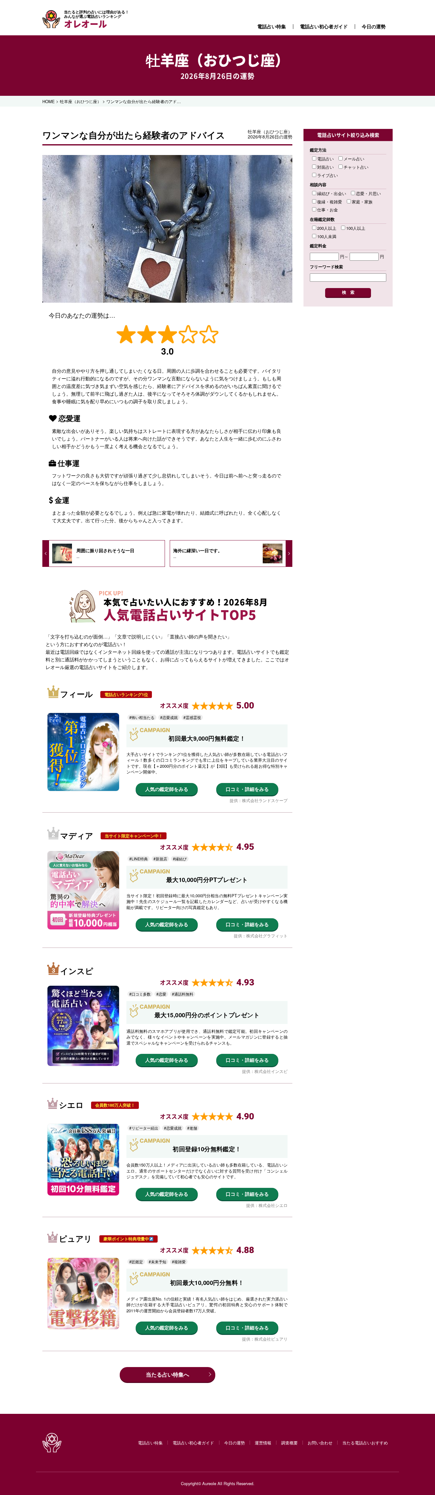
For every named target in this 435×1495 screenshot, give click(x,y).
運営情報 (263, 1443)
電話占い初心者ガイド (324, 26)
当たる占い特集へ (167, 1374)
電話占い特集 (271, 26)
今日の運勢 (374, 26)
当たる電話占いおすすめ (365, 1443)
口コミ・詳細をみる (247, 789)
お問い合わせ (320, 1443)
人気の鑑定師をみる (166, 789)
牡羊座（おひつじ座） (217, 59)
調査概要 (289, 1443)
